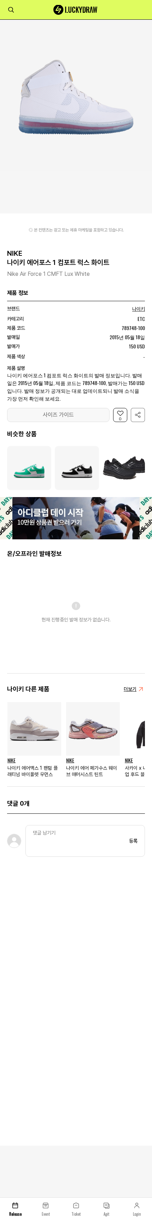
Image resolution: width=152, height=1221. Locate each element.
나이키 (138, 309)
